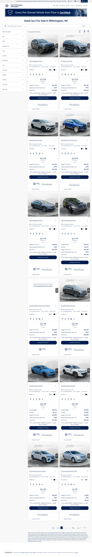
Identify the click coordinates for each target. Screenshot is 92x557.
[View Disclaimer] (42, 74)
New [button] (57, 5)
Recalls (34, 552)
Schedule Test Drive (43, 98)
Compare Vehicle (36, 109)
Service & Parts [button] (79, 5)
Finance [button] (72, 5)
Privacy (30, 552)
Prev (58, 527)
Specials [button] (67, 5)
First (53, 527)
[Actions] (55, 61)
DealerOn (23, 552)
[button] (56, 45)
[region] (43, 87)
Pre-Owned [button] (62, 5)
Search (83, 26)
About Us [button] (85, 5)
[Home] (54, 6)
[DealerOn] (8, 552)
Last (78, 527)
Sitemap (27, 552)
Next (73, 527)
